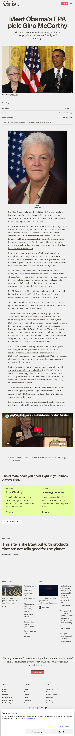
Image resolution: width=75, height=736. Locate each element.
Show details (64, 726)
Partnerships (28, 700)
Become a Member (52, 694)
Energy (4, 689)
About (26, 689)
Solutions (5, 694)
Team (25, 692)
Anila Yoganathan (29, 598)
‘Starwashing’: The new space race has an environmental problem (48, 600)
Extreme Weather (7, 700)
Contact (26, 694)
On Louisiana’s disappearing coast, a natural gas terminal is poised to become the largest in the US (66, 594)
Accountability (7, 697)
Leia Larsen (6, 607)
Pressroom (27, 703)
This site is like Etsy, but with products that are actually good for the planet (35, 546)
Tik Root (27, 636)
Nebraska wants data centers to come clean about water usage (30, 590)
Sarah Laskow (6, 554)
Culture (15, 554)
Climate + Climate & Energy (64, 113)
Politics (4, 692)
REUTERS (14, 95)
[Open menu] (71, 3)
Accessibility (50, 703)
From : (43, 266)
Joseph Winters (65, 628)
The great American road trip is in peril (66, 636)
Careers (26, 697)
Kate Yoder (45, 607)
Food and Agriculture (9, 703)
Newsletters (49, 689)
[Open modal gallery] (37, 167)
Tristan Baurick (65, 605)
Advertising (49, 697)
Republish (49, 700)
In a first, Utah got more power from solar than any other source (11, 600)
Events (48, 692)
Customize (36, 732)
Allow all (61, 732)
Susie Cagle (6, 103)
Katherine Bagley (65, 641)
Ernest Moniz (14, 460)
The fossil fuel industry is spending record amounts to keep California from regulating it (66, 618)
